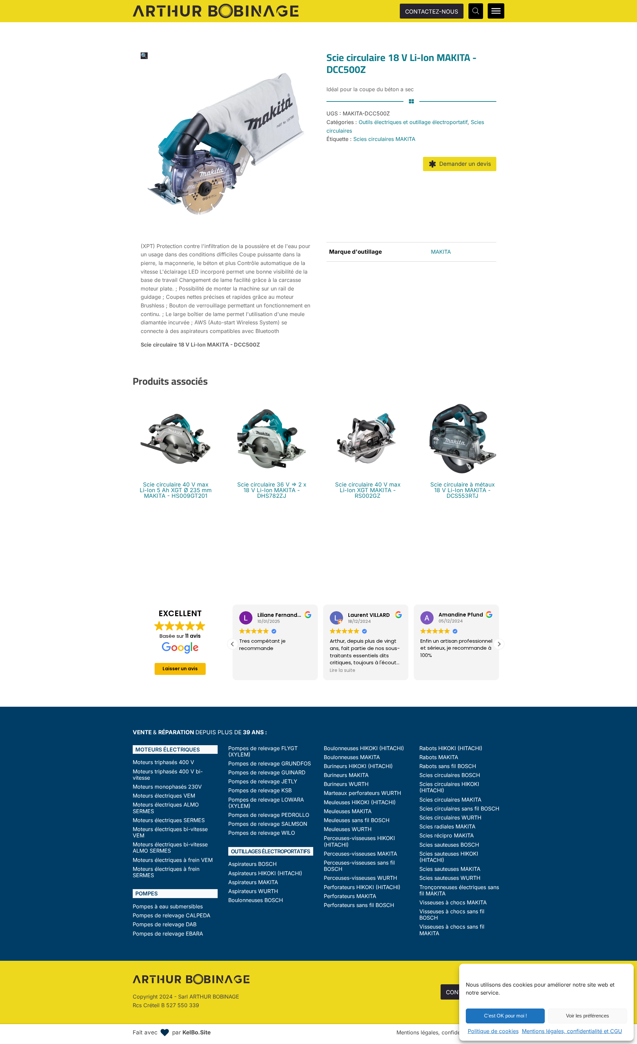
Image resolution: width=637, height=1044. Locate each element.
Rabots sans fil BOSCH (447, 766)
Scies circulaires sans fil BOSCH (459, 809)
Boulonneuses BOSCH (255, 900)
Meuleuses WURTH (348, 829)
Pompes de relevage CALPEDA (171, 915)
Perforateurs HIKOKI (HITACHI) (362, 887)
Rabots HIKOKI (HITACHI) (450, 748)
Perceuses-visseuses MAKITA (360, 854)
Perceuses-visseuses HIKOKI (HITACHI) (359, 841)
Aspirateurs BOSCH (252, 864)
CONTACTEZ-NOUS (431, 11)
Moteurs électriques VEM (164, 796)
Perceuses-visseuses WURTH (360, 878)
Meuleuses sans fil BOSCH (356, 820)
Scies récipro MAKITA (446, 835)
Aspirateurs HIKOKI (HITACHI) (265, 873)
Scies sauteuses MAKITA (449, 869)
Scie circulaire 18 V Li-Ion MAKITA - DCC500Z (200, 344)
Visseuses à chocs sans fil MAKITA (451, 930)
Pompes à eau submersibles (168, 906)
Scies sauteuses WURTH (449, 878)
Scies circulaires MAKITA (384, 139)
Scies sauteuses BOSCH (449, 845)
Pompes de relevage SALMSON (267, 824)
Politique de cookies (493, 1031)
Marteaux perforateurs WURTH (362, 793)
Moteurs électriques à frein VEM (173, 860)
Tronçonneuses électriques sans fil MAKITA (459, 890)
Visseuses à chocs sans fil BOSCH (451, 914)
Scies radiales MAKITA (447, 826)
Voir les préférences (587, 1015)
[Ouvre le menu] (496, 11)
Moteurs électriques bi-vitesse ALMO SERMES (170, 847)
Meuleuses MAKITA (348, 811)
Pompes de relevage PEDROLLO (268, 815)
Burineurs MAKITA (346, 775)
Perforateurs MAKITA (350, 896)
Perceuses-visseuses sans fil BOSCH (359, 866)
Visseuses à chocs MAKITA (453, 902)
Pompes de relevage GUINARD (267, 772)
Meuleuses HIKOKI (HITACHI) (360, 802)
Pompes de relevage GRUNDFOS (269, 763)
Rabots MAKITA (438, 757)
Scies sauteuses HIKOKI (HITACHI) (448, 857)
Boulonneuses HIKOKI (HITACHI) (364, 748)
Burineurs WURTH (346, 784)
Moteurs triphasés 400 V (163, 762)
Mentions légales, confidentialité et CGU (572, 1031)
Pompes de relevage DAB (164, 924)
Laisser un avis (180, 668)
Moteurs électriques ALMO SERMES (166, 808)
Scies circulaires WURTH (450, 818)
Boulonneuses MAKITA (352, 757)
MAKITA (441, 251)
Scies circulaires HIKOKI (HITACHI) (449, 787)
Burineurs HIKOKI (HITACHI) (358, 766)
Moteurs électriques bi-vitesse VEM (170, 832)
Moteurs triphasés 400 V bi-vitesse (168, 774)
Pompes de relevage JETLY (262, 781)
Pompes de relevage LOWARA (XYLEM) (266, 803)
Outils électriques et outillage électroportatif (413, 122)
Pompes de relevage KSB (260, 790)
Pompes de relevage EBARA (168, 934)
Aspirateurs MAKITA (253, 882)
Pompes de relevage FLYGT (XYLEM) (263, 751)
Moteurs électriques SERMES (169, 820)
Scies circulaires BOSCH (449, 775)
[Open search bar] (475, 11)
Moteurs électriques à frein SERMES (166, 872)
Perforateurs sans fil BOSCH (359, 905)
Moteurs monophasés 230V (167, 787)
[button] (144, 55)
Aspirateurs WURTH (253, 891)
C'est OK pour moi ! (505, 1015)
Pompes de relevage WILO (261, 833)
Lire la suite (342, 670)
